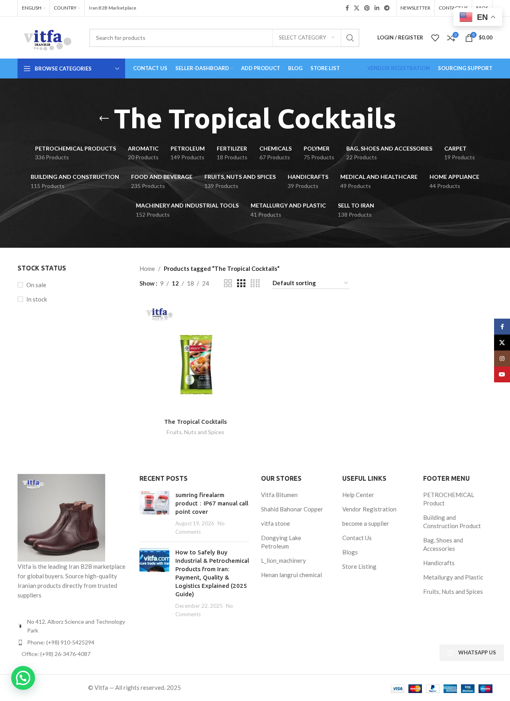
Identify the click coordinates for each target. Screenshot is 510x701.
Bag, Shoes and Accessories (443, 544)
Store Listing (359, 566)
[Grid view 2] (228, 283)
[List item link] (73, 642)
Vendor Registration (369, 509)
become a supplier (365, 523)
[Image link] (61, 517)
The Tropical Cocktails (195, 421)
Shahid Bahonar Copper (292, 509)
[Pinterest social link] (367, 8)
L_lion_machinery (283, 560)
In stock (36, 299)
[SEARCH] (350, 38)
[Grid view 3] (241, 283)
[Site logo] (47, 36)
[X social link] (356, 8)
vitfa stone (275, 523)
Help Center (358, 494)
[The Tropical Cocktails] (195, 357)
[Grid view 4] (255, 283)
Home (147, 268)
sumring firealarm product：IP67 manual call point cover (211, 503)
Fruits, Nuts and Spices (195, 432)
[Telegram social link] (387, 8)
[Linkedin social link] (377, 8)
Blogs (350, 552)
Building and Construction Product (452, 521)
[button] (23, 678)
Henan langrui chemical (291, 574)
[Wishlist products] (435, 38)
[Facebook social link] (347, 8)
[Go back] (104, 119)
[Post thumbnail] (154, 513)
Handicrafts (439, 562)
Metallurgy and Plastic (453, 577)
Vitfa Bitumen (279, 494)
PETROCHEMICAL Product (448, 499)
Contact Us (357, 537)
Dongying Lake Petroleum (281, 542)
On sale (36, 284)
